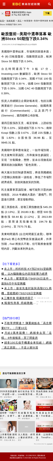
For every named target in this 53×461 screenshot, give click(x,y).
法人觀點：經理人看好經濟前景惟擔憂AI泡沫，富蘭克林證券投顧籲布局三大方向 (26, 436)
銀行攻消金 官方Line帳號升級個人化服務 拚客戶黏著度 (26, 393)
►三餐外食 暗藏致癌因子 (17, 298)
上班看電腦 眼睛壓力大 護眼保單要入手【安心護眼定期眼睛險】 (8, 436)
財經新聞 (11, 21)
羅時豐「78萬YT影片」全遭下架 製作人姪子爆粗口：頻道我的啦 (8, 414)
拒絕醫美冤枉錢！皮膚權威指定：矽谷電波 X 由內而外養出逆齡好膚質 (26, 414)
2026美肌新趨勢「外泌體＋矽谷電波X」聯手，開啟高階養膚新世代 (8, 393)
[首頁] (26, 4)
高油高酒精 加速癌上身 (44, 392)
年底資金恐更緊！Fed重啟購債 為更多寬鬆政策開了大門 (44, 414)
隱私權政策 (41, 455)
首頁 (2, 21)
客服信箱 (13, 455)
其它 (20, 21)
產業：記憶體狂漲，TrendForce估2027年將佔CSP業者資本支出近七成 (44, 436)
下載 (47, 13)
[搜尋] (49, 6)
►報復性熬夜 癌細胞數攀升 (18, 303)
